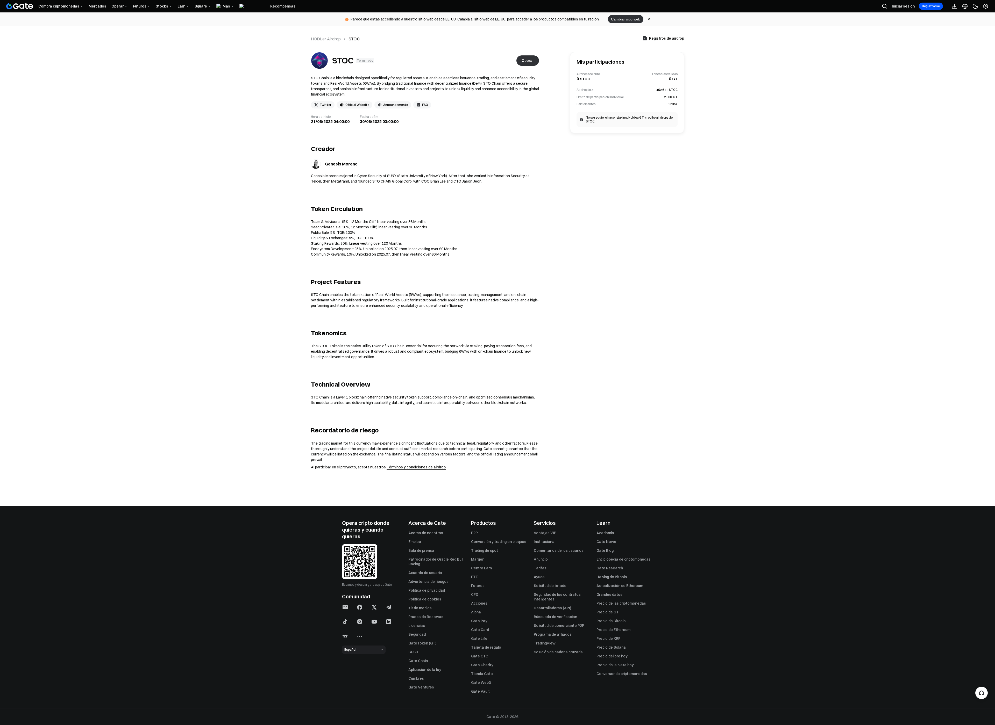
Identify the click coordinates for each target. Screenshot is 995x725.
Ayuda (539, 577)
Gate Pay (479, 621)
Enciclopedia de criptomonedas (623, 559)
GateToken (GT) (422, 643)
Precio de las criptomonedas (621, 603)
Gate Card (480, 629)
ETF (474, 577)
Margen (477, 559)
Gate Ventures (421, 687)
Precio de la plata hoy (615, 665)
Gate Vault (480, 691)
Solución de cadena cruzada (558, 652)
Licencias (416, 625)
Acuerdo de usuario (425, 572)
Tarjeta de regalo (486, 647)
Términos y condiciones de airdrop (416, 467)
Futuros (478, 585)
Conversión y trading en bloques (498, 541)
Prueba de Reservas (425, 616)
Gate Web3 (481, 682)
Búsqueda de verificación (555, 616)
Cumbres (416, 678)
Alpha (476, 612)
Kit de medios (420, 608)
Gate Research (609, 568)
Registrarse (931, 6)
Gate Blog (605, 550)
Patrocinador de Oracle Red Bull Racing (435, 561)
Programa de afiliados (553, 634)
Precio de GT (607, 612)
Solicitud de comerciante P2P (559, 625)
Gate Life (479, 638)
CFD (474, 594)
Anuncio (541, 559)
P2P (474, 533)
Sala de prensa (421, 550)
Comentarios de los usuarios (559, 550)
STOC (343, 60)
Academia (605, 533)
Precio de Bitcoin (611, 621)
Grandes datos (609, 594)
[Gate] (19, 6)
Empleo (414, 541)
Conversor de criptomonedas (621, 673)
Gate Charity (482, 665)
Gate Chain (418, 660)
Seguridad (417, 634)
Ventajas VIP (545, 533)
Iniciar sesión (903, 6)
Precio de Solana (611, 647)
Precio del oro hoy (612, 656)
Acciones (479, 603)
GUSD (413, 652)
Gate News (606, 541)
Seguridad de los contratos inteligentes (557, 596)
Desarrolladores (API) (552, 608)
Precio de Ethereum (613, 629)
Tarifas (540, 568)
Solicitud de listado (550, 585)
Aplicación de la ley (424, 669)
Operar (528, 60)
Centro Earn (481, 568)
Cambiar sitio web (625, 19)
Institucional (544, 541)
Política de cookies (424, 599)
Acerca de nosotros (425, 533)
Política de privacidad (426, 590)
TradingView (545, 643)
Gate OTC (479, 656)
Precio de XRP (608, 638)
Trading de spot (484, 550)
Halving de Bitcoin (611, 577)
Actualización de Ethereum (619, 585)
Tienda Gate (482, 673)
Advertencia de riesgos (428, 581)
